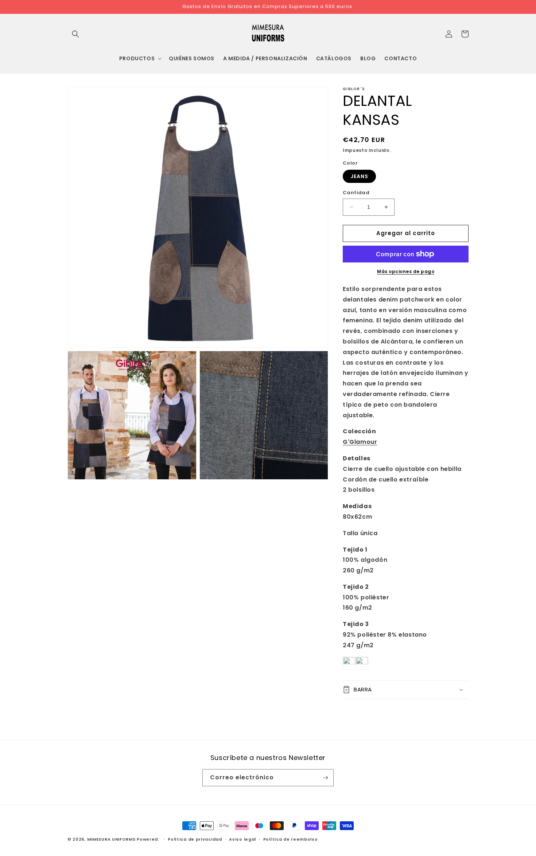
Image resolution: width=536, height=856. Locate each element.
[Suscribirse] (325, 777)
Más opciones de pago (405, 271)
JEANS (359, 176)
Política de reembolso (290, 839)
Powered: (148, 839)
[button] (75, 34)
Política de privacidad (195, 839)
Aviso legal (242, 839)
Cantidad (356, 192)
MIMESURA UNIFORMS (111, 839)
